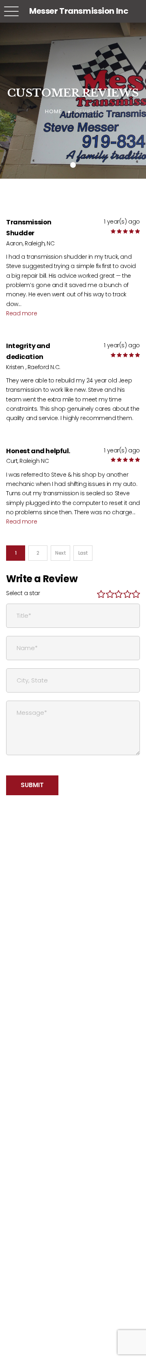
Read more (21, 313)
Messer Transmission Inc (78, 11)
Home (53, 111)
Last (83, 552)
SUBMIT (32, 785)
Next (60, 552)
